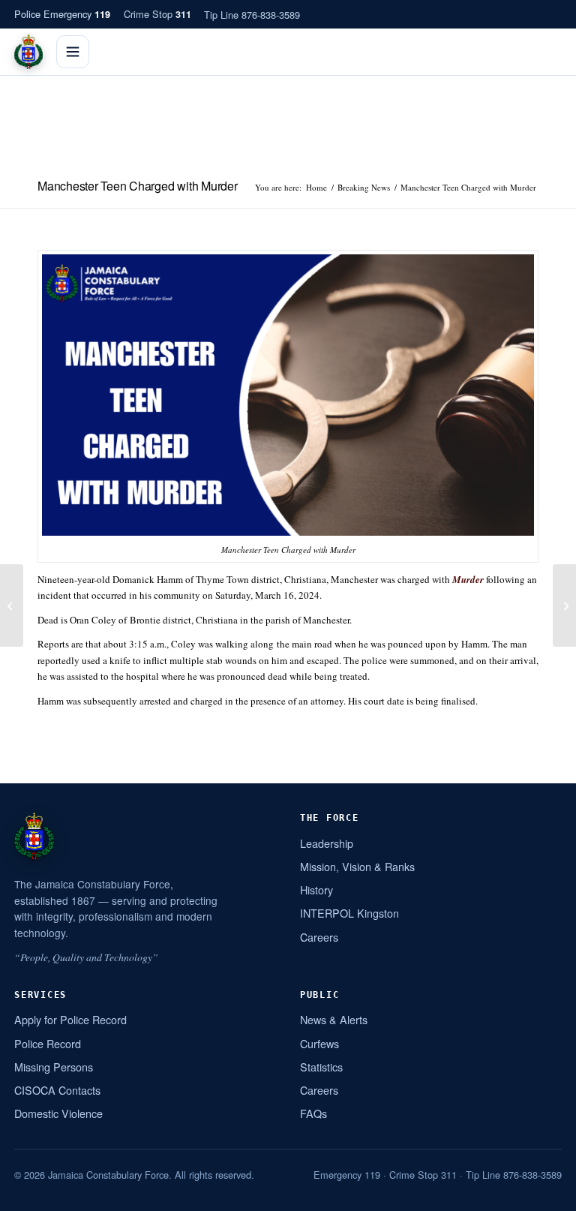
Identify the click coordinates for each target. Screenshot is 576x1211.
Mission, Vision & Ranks (357, 866)
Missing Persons (53, 1066)
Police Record (47, 1043)
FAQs (313, 1113)
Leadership (326, 843)
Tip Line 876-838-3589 (252, 15)
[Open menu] (72, 51)
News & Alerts (334, 1019)
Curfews (319, 1043)
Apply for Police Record (70, 1019)
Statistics (321, 1066)
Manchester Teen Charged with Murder (138, 185)
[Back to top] (545, 1193)
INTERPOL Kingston (349, 913)
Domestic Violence (58, 1113)
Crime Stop (157, 14)
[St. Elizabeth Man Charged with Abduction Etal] (564, 605)
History (316, 889)
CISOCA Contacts (57, 1090)
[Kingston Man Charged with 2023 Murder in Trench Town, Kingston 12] (11, 605)
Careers (319, 937)
